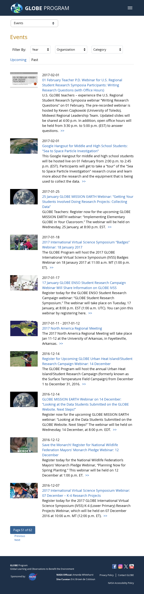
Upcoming (18, 59)
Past (34, 59)
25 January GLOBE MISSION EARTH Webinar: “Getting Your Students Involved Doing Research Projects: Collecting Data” (87, 201)
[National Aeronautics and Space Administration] (32, 576)
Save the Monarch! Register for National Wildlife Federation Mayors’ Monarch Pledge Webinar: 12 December (80, 450)
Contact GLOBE (126, 575)
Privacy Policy (107, 575)
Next (17, 540)
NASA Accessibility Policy (121, 582)
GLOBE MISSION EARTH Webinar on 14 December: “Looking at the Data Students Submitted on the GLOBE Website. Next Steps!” (85, 404)
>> (62, 130)
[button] (130, 8)
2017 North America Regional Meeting (72, 328)
